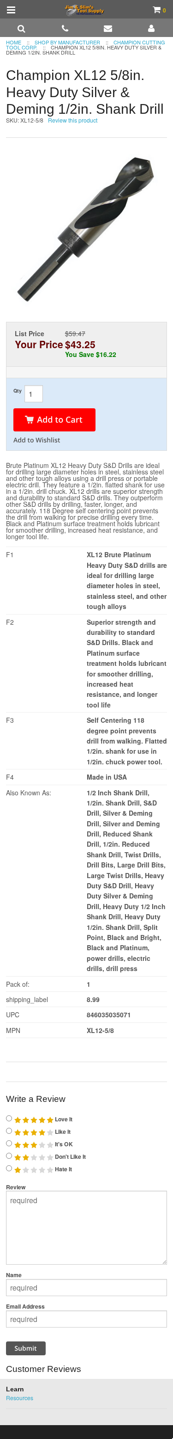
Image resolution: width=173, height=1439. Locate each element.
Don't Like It (70, 1156)
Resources (19, 1398)
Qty (17, 390)
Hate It (63, 1169)
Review (16, 1187)
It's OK (63, 1144)
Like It (62, 1131)
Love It (63, 1119)
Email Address (25, 1306)
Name (14, 1275)
